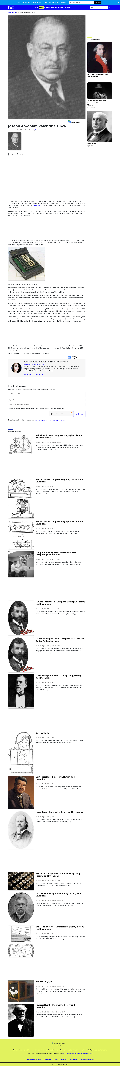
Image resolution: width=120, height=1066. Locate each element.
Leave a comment (40, 130)
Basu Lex (54, 817)
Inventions (54, 7)
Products (60, 7)
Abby (53, 486)
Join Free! (98, 2)
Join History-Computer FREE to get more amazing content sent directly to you (41, 2)
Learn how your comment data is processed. (50, 420)
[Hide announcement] (118, 2)
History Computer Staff (58, 442)
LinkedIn (41, 364)
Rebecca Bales (28, 130)
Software (67, 7)
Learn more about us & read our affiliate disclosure (77, 1053)
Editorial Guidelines (60, 1059)
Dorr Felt (37, 205)
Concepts (47, 7)
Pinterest (36, 364)
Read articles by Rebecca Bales (34, 374)
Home (36, 7)
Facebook (26, 364)
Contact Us (48, 1059)
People (41, 7)
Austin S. (54, 528)
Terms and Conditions (87, 1059)
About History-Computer (34, 1059)
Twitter (31, 364)
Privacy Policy (73, 1059)
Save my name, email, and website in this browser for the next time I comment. (37, 409)
